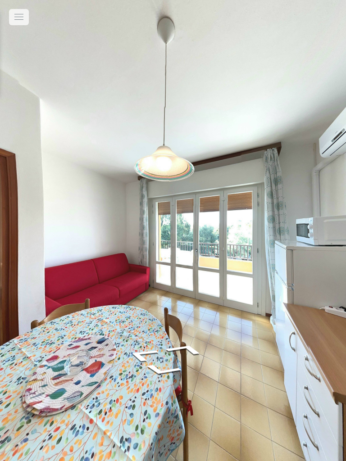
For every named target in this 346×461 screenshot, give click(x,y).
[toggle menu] (19, 17)
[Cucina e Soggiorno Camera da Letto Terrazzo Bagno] (173, 230)
